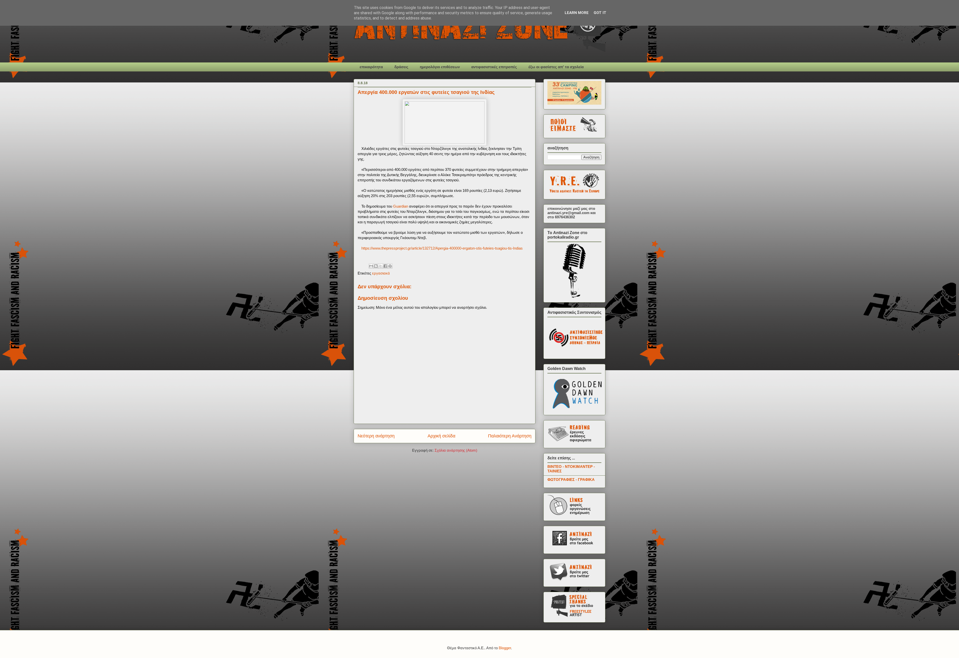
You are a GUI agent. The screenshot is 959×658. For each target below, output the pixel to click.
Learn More (577, 12)
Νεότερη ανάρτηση (376, 435)
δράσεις (401, 67)
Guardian (400, 206)
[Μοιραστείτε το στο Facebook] (385, 266)
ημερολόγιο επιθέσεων (440, 67)
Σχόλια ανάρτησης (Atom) (456, 450)
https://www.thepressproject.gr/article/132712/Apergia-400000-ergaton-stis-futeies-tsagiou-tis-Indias (442, 248)
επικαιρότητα (371, 67)
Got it (600, 12)
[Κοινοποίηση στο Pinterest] (390, 266)
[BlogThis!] (375, 266)
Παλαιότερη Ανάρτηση (509, 435)
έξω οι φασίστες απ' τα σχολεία (556, 67)
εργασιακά (381, 273)
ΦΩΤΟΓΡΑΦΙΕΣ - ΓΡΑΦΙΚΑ (571, 479)
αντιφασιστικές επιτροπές (494, 67)
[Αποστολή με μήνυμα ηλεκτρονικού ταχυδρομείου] (371, 266)
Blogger (505, 648)
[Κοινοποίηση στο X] (380, 266)
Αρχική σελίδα (441, 435)
